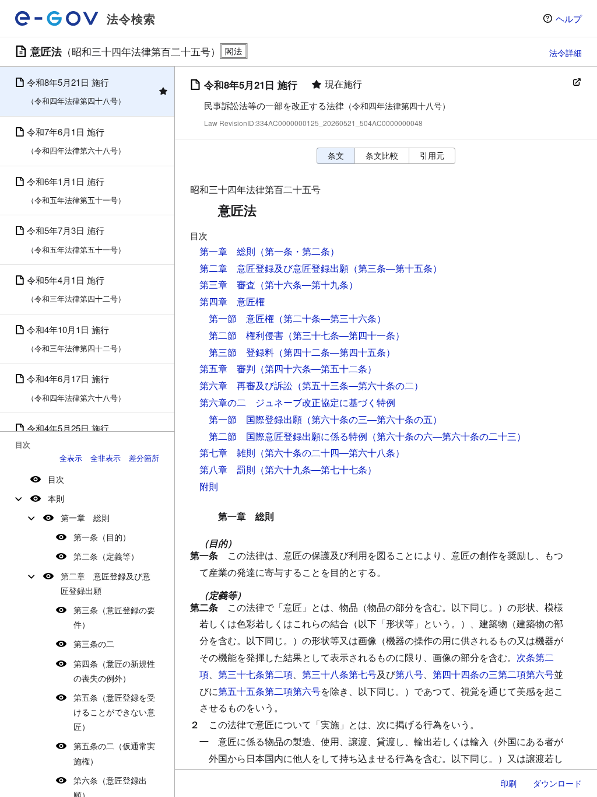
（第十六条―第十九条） (306, 284)
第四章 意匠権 (232, 301)
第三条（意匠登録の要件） (114, 617)
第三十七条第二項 (255, 674)
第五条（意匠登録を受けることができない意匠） (114, 711)
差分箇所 (144, 457)
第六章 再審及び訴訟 (246, 385)
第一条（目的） (102, 537)
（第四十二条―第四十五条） (334, 352)
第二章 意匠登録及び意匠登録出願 (105, 583)
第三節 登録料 (241, 352)
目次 (56, 479)
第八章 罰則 (227, 469)
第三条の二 (93, 643)
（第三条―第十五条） (395, 268)
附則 (208, 486)
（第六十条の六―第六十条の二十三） (446, 436)
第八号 (409, 674)
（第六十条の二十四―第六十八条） (330, 452)
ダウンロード (557, 783)
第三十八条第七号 (339, 674)
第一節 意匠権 (241, 318)
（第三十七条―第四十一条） (344, 335)
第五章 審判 (227, 368)
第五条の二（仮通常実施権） (114, 753)
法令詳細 (565, 52)
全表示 (70, 457)
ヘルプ (569, 18)
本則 (56, 498)
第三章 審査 (227, 284)
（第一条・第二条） (297, 251)
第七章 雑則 (227, 452)
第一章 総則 (85, 517)
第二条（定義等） (106, 556)
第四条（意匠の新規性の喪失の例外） (114, 671)
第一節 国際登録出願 (255, 419)
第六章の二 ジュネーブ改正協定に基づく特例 (297, 402)
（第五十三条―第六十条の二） (358, 385)
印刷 (508, 783)
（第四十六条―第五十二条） (316, 368)
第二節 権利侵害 (246, 335)
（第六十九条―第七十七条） (316, 469)
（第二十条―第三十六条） (330, 318)
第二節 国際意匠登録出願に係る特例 (288, 436)
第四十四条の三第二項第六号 (493, 674)
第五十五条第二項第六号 (269, 691)
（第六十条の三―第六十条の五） (372, 419)
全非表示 (105, 457)
